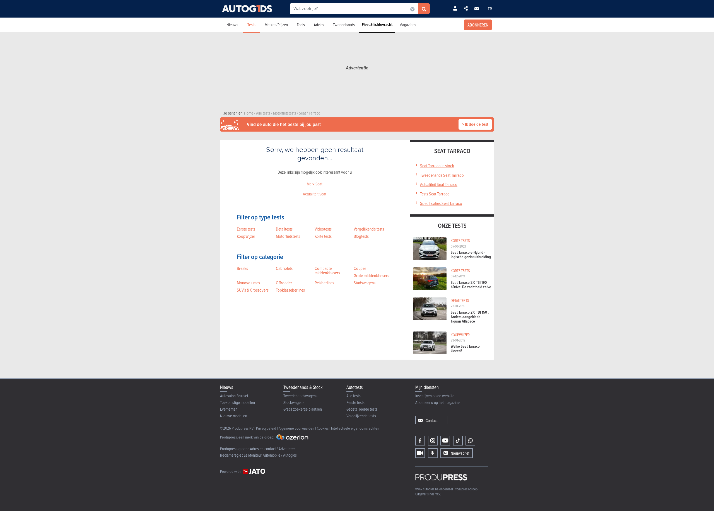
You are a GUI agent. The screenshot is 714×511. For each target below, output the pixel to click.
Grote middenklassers (371, 275)
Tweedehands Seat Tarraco (442, 175)
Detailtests (284, 229)
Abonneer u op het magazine (437, 402)
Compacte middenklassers (327, 270)
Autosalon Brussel (234, 396)
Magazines (407, 25)
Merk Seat (314, 184)
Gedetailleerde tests (361, 409)
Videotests (323, 229)
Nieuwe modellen (233, 416)
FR (490, 8)
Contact (432, 420)
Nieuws (232, 25)
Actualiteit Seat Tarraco (438, 184)
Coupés (360, 268)
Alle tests (353, 396)
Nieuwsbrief (460, 453)
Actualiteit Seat (314, 194)
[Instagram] (433, 440)
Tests (251, 25)
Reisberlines (324, 283)
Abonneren (477, 25)
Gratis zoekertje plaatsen (302, 409)
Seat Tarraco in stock (437, 166)
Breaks (242, 268)
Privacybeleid (266, 428)
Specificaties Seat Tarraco (441, 203)
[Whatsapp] (470, 440)
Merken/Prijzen (276, 25)
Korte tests (323, 236)
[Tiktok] (458, 440)
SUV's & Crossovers (253, 290)
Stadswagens (364, 283)
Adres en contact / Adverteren (273, 449)
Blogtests (361, 236)
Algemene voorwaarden (296, 428)
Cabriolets (284, 268)
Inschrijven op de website (434, 396)
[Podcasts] (433, 453)
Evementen (228, 409)
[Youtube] (445, 440)
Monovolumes (248, 283)
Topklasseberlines (290, 290)
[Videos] (420, 453)
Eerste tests (246, 229)
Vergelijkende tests (369, 229)
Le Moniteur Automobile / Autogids (270, 455)
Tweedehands (344, 25)
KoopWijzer (246, 236)
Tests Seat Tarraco (435, 194)
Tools (301, 25)
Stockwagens (293, 402)
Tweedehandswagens (300, 396)
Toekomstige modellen (237, 402)
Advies (319, 25)
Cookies (323, 428)
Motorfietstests (288, 236)
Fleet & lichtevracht (377, 24)
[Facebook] (420, 440)
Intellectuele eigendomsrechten (355, 428)
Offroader (284, 283)
